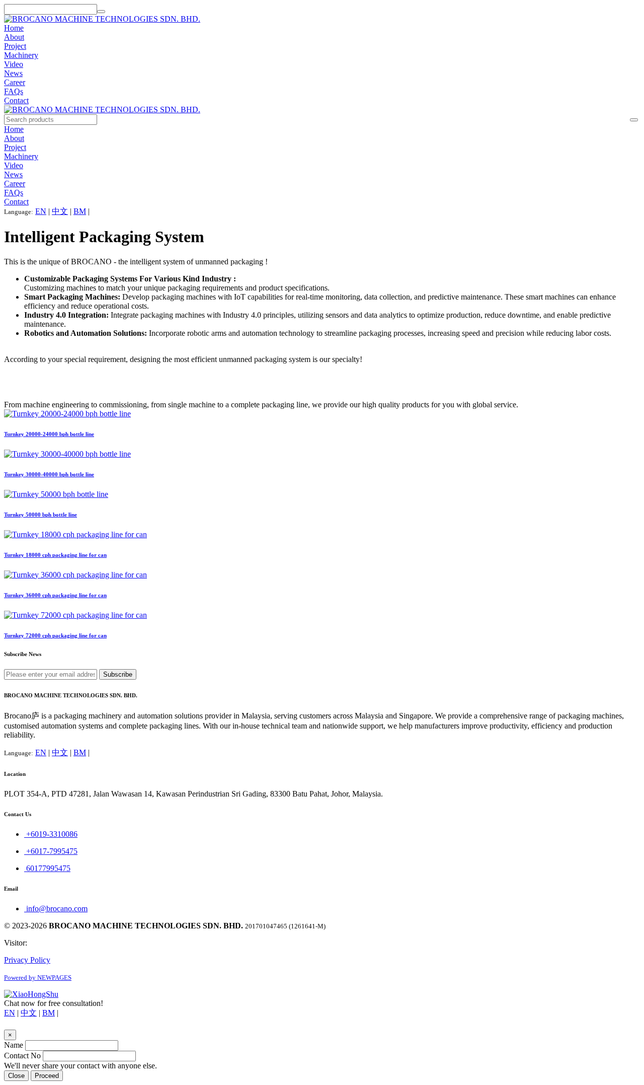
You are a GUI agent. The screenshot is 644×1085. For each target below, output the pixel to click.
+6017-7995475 (50, 851)
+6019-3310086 (50, 834)
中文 (60, 211)
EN (40, 211)
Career (14, 82)
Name (13, 1045)
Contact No (22, 1055)
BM (79, 211)
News (13, 73)
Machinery (21, 55)
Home (14, 28)
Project (15, 46)
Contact (16, 100)
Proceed (47, 1075)
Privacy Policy (27, 960)
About (14, 37)
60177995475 (47, 868)
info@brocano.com (56, 908)
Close (16, 1075)
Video (13, 64)
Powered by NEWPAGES (37, 977)
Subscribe (117, 674)
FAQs (13, 91)
